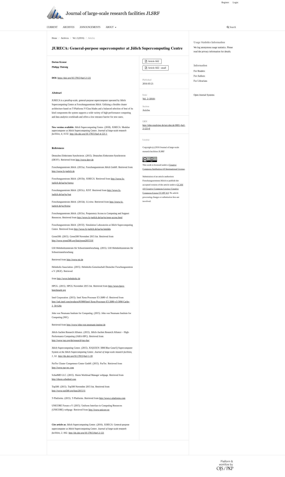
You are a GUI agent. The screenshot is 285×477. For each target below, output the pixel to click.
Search (232, 27)
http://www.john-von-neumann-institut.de (86, 325)
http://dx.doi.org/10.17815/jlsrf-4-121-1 (88, 134)
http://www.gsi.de (75, 259)
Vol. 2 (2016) (78, 38)
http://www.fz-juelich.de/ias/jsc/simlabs (92, 229)
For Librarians (200, 81)
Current (52, 27)
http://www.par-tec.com (63, 367)
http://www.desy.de (85, 160)
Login (235, 2)
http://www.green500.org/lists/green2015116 (72, 240)
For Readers (199, 71)
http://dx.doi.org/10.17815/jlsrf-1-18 (75, 356)
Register (225, 2)
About (110, 27)
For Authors (199, 76)
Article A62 (153, 61)
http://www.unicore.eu (99, 410)
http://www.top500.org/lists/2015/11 (68, 391)
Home (54, 38)
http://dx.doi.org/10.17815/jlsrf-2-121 (86, 433)
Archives (68, 27)
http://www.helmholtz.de (68, 278)
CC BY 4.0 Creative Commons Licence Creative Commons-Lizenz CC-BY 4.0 (162, 188)
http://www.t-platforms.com (112, 398)
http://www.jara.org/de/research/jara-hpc (70, 340)
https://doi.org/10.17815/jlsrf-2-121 (74, 78)
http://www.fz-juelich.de (63, 171)
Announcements (90, 27)
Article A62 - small (157, 68)
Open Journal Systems (204, 95)
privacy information (211, 51)
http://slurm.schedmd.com (64, 379)
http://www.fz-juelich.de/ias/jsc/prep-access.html (99, 217)
